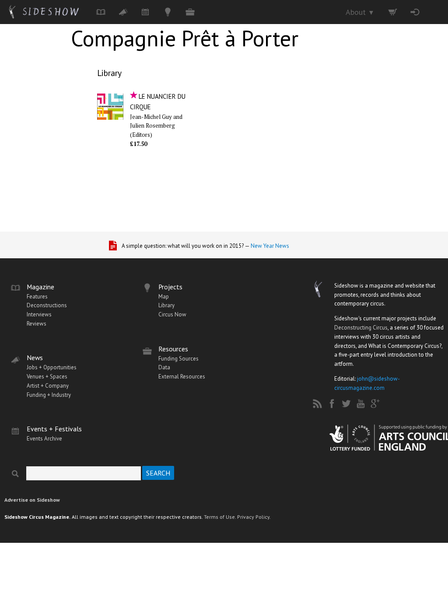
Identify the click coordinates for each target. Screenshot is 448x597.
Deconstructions (47, 305)
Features (37, 296)
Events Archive (44, 438)
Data (164, 367)
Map (163, 296)
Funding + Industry (49, 395)
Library (109, 72)
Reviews (36, 323)
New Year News (270, 246)
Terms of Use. (220, 517)
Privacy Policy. (254, 517)
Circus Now (172, 314)
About (360, 12)
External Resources (181, 376)
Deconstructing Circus (361, 327)
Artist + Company (48, 385)
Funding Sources (178, 358)
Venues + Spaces (47, 376)
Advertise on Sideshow (32, 499)
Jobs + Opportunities (52, 367)
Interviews (39, 314)
